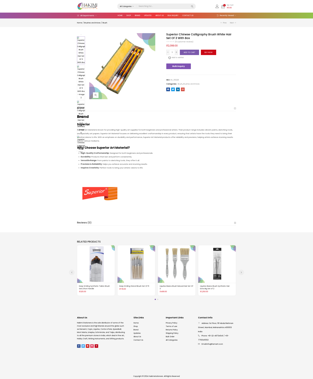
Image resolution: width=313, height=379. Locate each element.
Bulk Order (170, 336)
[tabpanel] (96, 270)
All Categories (172, 340)
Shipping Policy (172, 333)
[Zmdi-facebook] (79, 346)
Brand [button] (80, 108)
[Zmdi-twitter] (83, 346)
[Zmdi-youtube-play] (87, 346)
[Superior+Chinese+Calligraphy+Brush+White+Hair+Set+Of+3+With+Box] (173, 89)
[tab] (156, 108)
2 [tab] (157, 299)
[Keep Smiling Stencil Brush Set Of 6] (136, 264)
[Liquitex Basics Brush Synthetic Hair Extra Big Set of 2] (217, 264)
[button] (127, 6)
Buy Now (208, 52)
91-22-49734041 (216, 335)
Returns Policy (172, 329)
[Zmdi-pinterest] (96, 346)
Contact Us (187, 15)
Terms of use (171, 326)
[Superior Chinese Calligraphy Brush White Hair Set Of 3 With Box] (168, 89)
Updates (147, 15)
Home (120, 15)
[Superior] (97, 193)
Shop (128, 15)
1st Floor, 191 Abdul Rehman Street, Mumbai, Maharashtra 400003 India (215, 327)
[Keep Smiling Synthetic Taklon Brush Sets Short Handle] (96, 264)
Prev (225, 23)
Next (232, 23)
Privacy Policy (171, 323)
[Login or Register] (217, 6)
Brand (137, 15)
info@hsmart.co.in (215, 344)
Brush (105, 23)
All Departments (87, 15)
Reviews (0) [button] (84, 222)
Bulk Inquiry (173, 15)
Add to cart (189, 52)
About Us (159, 15)
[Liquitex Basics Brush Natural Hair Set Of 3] (177, 264)
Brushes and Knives (92, 23)
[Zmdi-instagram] (92, 346)
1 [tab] (155, 299)
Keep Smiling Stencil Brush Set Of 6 (134, 286)
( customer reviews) (184, 42)
